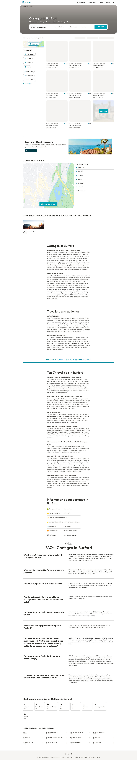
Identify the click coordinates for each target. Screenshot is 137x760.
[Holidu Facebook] (71, 753)
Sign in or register (31, 150)
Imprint (63, 757)
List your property (92, 2)
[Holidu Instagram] (65, 753)
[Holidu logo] (29, 2)
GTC (68, 757)
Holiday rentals (26, 38)
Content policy (83, 757)
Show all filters (27, 84)
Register (108, 2)
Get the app (82, 2)
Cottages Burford (39, 38)
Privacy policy (74, 757)
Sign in (101, 2)
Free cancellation (29, 80)
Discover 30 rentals (48, 204)
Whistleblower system (93, 757)
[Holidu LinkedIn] (68, 753)
